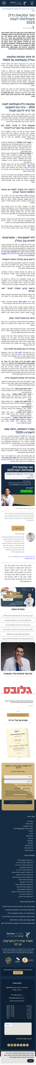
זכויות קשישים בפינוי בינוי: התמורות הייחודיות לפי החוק (18, 639)
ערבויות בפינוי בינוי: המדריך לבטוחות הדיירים (18, 625)
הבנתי (30, 1061)
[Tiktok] (27, 1045)
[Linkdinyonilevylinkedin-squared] (11, 1045)
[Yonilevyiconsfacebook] (24, 1045)
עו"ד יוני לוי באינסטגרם (18, 557)
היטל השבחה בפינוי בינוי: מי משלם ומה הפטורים (18, 620)
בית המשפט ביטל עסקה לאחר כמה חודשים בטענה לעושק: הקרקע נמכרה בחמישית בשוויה (19, 701)
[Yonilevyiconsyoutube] (15, 1045)
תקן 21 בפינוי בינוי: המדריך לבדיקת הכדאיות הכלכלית (18, 616)
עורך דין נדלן (25, 9)
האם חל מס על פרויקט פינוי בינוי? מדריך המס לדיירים (18, 630)
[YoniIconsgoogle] (18, 1045)
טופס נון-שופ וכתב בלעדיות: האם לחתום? (18, 634)
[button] (2, 694)
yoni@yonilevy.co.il (30, 558)
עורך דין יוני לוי (27, 28)
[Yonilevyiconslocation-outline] (21, 1045)
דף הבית (32, 9)
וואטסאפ (17, 788)
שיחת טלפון (26, 788)
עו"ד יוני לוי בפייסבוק (30, 557)
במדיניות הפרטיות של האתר (20, 795)
